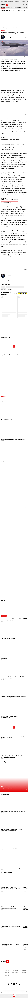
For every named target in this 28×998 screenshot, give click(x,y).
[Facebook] (8, 984)
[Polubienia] (2, 992)
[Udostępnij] (26, 991)
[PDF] (8, 280)
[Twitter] (11, 984)
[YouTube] (17, 984)
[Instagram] (19, 984)
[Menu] (26, 5)
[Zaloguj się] (23, 5)
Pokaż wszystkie (9, 289)
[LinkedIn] (14, 984)
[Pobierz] (25, 37)
